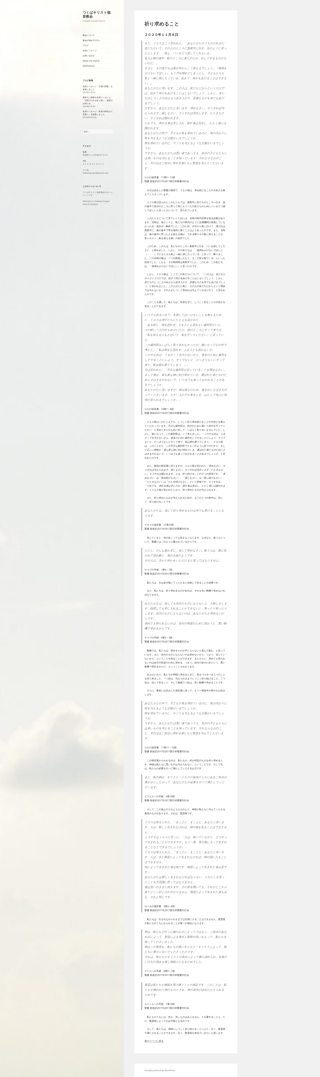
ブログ (86, 45)
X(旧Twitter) (89, 66)
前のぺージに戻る (154, 1041)
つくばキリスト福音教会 (96, 14)
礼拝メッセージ (90, 50)
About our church (91, 60)
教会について (89, 35)
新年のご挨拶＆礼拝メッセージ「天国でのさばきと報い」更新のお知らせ (98, 100)
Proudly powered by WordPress (159, 1070)
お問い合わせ (89, 55)
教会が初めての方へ (92, 40)
